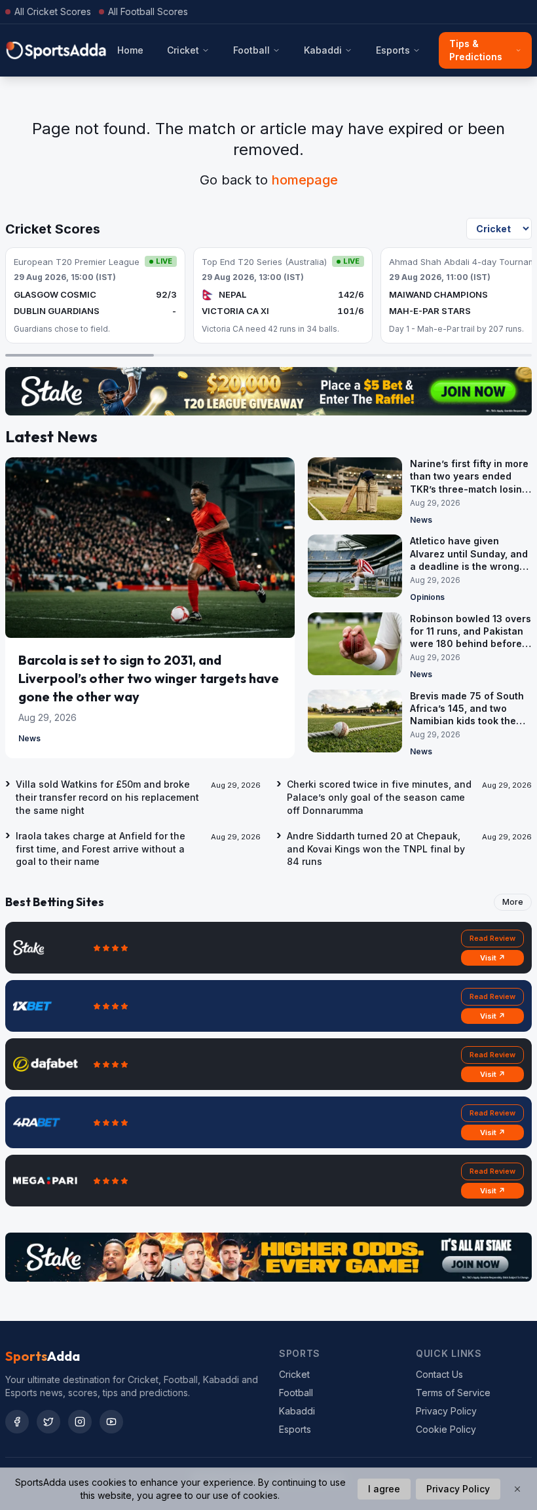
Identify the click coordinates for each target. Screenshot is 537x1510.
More (512, 902)
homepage (305, 180)
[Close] (517, 1489)
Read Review (492, 938)
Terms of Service (453, 1392)
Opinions (427, 597)
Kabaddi (323, 50)
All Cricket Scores (52, 11)
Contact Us (439, 1374)
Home (130, 50)
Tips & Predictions (475, 50)
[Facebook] (17, 1421)
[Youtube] (111, 1421)
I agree (384, 1488)
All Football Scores (148, 11)
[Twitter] (48, 1421)
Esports (393, 50)
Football (251, 50)
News (29, 738)
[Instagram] (80, 1421)
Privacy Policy (446, 1410)
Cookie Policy (446, 1429)
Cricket (183, 50)
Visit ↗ (493, 957)
